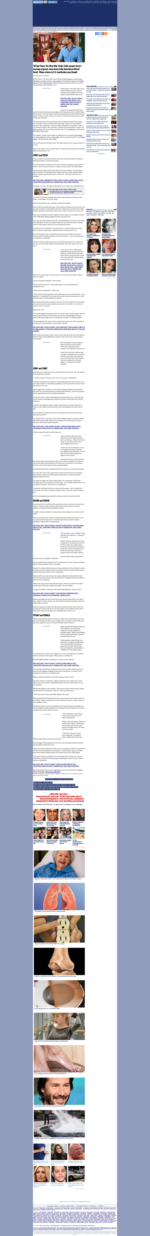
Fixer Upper (54, 28)
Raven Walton (52, 1222)
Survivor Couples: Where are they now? (93, 1229)
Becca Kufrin (50, 1211)
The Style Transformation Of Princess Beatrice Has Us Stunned (78, 842)
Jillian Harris (89, 1212)
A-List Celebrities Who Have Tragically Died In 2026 (108, 255)
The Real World (96, 1208)
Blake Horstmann (72, 1215)
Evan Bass (39, 1218)
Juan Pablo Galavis (111, 1211)
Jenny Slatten (57, 81)
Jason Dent (104, 1222)
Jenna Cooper (37, 1216)
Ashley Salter (49, 1220)
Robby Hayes (95, 1221)
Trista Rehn (89, 1214)
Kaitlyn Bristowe (89, 1211)
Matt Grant (110, 1212)
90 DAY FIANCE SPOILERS (70, 787)
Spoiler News (80, 1)
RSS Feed (101, 1206)
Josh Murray (63, 1218)
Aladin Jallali (89, 211)
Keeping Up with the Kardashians (76, 28)
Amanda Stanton (97, 1219)
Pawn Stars (72, 1208)
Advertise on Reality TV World (67, 1206)
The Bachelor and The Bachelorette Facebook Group (83, 1225)
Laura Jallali (55, 137)
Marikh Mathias (108, 1216)
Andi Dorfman (103, 1211)
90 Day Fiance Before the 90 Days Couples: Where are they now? (74, 1227)
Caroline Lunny (93, 1216)
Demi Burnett (52, 1215)
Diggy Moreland (88, 1221)
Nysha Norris (40, 1217)
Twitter (57, 804)
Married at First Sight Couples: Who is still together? (73, 1229)
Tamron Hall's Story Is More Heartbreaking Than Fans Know (52, 823)
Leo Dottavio (65, 1215)
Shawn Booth (51, 1218)
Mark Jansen (98, 1222)
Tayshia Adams (104, 1214)
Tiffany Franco (101, 215)
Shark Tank (59, 29)
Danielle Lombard (55, 1219)
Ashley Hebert (62, 1212)
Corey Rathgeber (96, 211)
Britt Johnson (80, 1216)
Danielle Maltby (107, 1217)
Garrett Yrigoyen (94, 1215)
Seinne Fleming (58, 1216)
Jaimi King (57, 1221)
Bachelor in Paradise (80, 27)
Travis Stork (48, 1214)
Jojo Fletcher (77, 1211)
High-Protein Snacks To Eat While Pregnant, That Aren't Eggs (41, 1163)
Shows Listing (114, 2)
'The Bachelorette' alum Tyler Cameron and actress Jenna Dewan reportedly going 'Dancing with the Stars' (98, 127)
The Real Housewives (51, 29)
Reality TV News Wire (112, 1)
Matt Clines (110, 1222)
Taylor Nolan (84, 1220)
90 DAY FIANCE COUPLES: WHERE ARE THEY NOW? (48, 787)
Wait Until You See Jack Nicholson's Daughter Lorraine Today (52, 841)
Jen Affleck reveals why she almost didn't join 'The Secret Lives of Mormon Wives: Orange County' (97, 118)
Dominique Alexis (64, 1221)
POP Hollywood (103, 1)
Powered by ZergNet (80, 847)
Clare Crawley (63, 1219)
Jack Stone (45, 1221)
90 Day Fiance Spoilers (44, 1225)
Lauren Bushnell (93, 1217)
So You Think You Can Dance (68, 29)
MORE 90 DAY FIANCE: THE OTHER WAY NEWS (47, 789)
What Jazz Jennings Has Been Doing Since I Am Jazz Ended (109, 275)
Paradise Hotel (36, 29)
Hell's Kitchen (66, 28)
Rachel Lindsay (65, 1211)
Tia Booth (100, 1215)
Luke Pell (101, 1221)
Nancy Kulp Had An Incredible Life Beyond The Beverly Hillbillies (108, 235)
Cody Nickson (66, 1222)
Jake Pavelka (83, 1212)
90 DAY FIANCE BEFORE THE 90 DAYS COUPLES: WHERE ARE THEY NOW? (54, 784)
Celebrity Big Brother (108, 27)
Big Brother (101, 27)
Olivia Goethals (65, 1216)
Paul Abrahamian (58, 1222)
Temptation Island (87, 29)
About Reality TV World (52, 1206)
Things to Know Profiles (97, 2)
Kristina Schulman (47, 1219)
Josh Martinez (92, 1222)
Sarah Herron (106, 1221)
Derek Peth (90, 1220)
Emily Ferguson (82, 1219)
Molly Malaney (101, 1218)
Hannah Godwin (111, 1214)
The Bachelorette (94, 27)
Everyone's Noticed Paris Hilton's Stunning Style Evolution (40, 1185)
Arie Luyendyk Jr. (57, 1211)
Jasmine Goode (103, 1220)
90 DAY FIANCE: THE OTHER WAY (43, 782)
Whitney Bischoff (70, 1218)
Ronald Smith (47, 83)
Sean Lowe (43, 1212)
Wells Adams (100, 1217)
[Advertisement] (47, 726)
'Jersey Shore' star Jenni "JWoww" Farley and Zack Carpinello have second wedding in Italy (97, 122)
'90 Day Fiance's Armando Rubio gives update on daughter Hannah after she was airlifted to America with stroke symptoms (98, 109)
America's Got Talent (59, 27)
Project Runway (43, 29)
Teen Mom (81, 29)
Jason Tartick (87, 1215)
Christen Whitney (72, 1221)
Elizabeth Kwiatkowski (53, 772)
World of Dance (104, 29)
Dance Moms (38, 28)
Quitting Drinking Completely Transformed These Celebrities (94, 255)
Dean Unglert (40, 1219)
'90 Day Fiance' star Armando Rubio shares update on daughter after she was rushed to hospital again (98, 95)
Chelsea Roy (54, 1217)
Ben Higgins (83, 1211)
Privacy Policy (93, 1206)
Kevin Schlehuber (44, 1222)
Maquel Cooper (44, 1216)
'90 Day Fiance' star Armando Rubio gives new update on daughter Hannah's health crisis (98, 104)
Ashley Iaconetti (104, 1219)
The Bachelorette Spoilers (66, 1225)
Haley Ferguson (89, 1219)
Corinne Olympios (69, 1220)
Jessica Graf (73, 1222)
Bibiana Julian (86, 1216)
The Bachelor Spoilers (55, 1225)
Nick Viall (71, 1211)
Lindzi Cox (35, 1220)
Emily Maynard (50, 1212)
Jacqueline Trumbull (62, 1217)
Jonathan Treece (80, 1221)
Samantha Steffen (42, 1220)
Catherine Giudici (84, 1218)
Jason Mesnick (96, 1212)
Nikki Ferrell (77, 1218)
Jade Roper (45, 1218)
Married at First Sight (106, 28)
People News (73, 1)
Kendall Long (114, 1215)
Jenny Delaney (51, 1216)
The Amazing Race (44, 27)
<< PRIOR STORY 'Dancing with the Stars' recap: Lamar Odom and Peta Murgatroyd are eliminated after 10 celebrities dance (47, 797)
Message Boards (106, 2)
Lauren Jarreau (73, 1216)
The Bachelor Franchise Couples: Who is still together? (68, 1228)
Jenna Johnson (36, 1222)
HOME (34, 31)
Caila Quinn (75, 1219)
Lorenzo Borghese (41, 1214)
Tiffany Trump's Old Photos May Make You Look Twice (65, 823)
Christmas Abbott (80, 1222)
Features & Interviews (73, 2)
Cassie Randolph (96, 1214)
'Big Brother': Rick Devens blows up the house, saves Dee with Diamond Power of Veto (97, 140)
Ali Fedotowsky (76, 1212)
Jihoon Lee (72, 129)
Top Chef (94, 29)
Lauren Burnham (106, 1215)
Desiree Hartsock (37, 1212)
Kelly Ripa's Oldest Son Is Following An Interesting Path (78, 823)
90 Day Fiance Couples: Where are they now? (49, 1227)
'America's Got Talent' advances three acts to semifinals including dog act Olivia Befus (98, 131)
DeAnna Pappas (103, 1212)
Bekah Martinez (100, 1216)
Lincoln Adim (59, 1215)
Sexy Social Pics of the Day (85, 2)
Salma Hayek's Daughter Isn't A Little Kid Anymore (65, 841)
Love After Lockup (88, 28)
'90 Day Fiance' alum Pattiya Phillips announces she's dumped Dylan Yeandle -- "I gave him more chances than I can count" (98, 90)
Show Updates (67, 1)
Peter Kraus (57, 1218)
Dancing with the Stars (46, 28)
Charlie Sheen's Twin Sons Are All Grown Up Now (39, 841)
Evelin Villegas (67, 79)
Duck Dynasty (113, 1207)
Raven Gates (97, 1220)
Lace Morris (61, 1220)
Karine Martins (40, 137)
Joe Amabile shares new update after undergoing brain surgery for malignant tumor (98, 150)
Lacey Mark (39, 1221)
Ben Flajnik (56, 1212)
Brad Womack (69, 1212)
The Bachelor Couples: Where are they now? (90, 1228)
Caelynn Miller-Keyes (37, 1215)
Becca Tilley (69, 1219)
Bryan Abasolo (70, 1217)
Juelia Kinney (111, 1219)
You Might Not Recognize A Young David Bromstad (93, 275)
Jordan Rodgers (86, 1217)
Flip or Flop (59, 28)
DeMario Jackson (77, 1220)
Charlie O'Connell (55, 1214)
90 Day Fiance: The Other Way (50, 31)
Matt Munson (110, 1220)
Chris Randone (80, 1215)
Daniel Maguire (51, 1221)
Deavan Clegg (37, 129)
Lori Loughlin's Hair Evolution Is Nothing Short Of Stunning (93, 235)
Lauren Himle (56, 1220)
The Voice (98, 29)
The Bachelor (88, 27)
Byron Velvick (63, 1214)
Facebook (68, 804)
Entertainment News (88, 1)
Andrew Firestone (76, 1214)
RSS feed (79, 804)
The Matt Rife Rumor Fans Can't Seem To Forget (38, 823)
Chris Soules (96, 1211)
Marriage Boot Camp (97, 28)
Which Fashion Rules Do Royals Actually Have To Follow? (57, 1163)
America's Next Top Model (69, 27)
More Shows (114, 29)
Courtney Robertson (93, 1218)
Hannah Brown (46, 1215)
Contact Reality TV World (82, 1206)
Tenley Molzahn (108, 1218)
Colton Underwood (43, 1211)
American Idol (51, 27)
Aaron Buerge (83, 1214)
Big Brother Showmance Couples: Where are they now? (50, 1229)
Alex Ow (86, 1222)
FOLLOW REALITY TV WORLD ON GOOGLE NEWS (59, 779)
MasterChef (114, 28)
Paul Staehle (79, 135)
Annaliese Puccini (47, 1217)
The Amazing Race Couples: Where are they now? (99, 1227)
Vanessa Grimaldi (78, 1217)
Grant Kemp (112, 1221)
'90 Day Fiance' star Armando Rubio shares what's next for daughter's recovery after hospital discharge (98, 100)
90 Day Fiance (36, 27)
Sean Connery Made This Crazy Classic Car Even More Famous (76, 1185)
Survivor (77, 29)
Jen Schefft (69, 1214)
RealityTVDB (96, 1)
